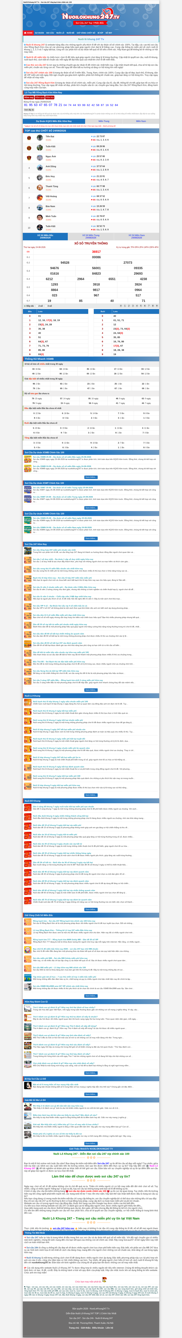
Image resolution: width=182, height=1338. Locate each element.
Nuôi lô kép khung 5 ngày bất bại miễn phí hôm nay (56, 785)
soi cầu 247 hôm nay (63, 1228)
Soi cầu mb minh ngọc (99, 1333)
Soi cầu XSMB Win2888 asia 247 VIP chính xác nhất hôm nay (60, 986)
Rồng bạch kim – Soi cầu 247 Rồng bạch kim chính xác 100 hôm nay (64, 921)
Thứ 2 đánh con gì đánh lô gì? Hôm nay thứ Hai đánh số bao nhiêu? (64, 1007)
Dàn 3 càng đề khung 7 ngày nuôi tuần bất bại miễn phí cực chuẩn (63, 807)
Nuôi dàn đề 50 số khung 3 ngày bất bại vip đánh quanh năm (61, 881)
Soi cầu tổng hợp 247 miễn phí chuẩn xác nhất (54, 550)
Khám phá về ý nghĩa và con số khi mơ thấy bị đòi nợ (57, 1134)
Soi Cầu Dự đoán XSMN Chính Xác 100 (44, 514)
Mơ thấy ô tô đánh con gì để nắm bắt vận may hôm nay (58, 1106)
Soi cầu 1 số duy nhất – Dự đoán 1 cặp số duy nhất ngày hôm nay (63, 559)
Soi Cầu (50, 33)
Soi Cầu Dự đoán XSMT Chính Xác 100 (44, 483)
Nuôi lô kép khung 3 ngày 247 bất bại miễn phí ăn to (57, 757)
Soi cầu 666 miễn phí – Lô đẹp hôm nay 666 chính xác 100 (59, 967)
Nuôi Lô (60, 33)
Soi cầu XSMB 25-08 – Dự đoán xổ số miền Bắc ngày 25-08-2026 (62, 457)
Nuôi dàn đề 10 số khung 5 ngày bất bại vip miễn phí (57, 825)
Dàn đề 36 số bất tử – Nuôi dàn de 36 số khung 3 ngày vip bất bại (63, 862)
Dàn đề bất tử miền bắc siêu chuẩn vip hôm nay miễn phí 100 (61, 652)
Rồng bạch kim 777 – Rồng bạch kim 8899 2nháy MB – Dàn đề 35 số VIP (65, 940)
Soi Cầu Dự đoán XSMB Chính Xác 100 (44, 452)
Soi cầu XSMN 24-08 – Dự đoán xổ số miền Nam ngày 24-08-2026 (62, 527)
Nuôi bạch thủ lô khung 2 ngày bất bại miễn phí (54, 711)
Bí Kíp (100, 33)
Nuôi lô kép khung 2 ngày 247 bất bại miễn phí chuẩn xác (59, 729)
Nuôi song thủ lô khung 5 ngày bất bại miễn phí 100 (56, 776)
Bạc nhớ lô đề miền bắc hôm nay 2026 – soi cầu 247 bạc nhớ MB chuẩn (65, 949)
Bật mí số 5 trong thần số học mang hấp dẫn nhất (55, 1084)
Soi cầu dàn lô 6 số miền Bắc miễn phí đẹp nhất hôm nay (59, 615)
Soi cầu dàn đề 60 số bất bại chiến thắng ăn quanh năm (58, 634)
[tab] (54, 121)
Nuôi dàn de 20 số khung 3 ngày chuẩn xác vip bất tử (57, 844)
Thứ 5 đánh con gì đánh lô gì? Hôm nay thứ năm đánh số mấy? (62, 1035)
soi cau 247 (146, 1287)
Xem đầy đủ (29, 110)
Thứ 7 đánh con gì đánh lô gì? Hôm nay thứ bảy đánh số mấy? (61, 1054)
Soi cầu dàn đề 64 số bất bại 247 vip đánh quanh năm (57, 643)
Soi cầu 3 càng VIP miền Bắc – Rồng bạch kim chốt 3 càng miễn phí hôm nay (68, 680)
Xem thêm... (91, 477)
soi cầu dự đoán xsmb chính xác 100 (87, 1191)
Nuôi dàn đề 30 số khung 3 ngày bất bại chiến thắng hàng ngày (62, 853)
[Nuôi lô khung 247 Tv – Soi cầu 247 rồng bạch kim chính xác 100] (91, 17)
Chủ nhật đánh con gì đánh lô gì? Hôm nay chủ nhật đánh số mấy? (63, 1063)
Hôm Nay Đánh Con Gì (36, 1002)
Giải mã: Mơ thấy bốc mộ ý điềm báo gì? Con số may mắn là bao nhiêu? (66, 1124)
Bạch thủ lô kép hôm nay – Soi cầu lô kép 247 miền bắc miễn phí (62, 578)
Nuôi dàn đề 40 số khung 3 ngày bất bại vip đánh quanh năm (61, 872)
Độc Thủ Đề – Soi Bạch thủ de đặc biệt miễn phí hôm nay (59, 662)
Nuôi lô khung (91, 1333)
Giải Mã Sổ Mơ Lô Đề (35, 1100)
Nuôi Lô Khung (32, 696)
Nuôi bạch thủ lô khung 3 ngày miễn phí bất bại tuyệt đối (59, 739)
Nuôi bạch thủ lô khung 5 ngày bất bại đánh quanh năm (58, 767)
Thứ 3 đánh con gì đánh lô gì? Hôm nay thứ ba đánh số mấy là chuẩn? (65, 1017)
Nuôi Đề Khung (32, 801)
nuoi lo (72, 1291)
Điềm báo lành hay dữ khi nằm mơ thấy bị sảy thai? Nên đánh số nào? (65, 1115)
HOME (29, 33)
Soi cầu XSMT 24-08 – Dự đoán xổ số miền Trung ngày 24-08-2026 (63, 497)
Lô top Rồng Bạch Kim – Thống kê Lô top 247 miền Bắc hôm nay (62, 930)
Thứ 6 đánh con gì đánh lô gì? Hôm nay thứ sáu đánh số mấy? (61, 1045)
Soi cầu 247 (107, 1333)
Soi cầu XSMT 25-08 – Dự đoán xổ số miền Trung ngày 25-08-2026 (63, 487)
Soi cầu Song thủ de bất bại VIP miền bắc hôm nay (56, 671)
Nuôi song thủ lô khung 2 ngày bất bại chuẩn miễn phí (58, 720)
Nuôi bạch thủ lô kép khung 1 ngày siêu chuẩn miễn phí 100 (60, 701)
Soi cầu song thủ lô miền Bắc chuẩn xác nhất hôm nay (58, 568)
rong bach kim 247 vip (83, 1333)
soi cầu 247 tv (75, 1333)
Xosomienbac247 (114, 1333)
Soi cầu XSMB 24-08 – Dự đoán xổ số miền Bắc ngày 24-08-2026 (62, 466)
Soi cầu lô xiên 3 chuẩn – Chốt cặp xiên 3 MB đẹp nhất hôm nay (62, 596)
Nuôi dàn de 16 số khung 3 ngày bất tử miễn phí (55, 834)
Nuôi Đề (70, 33)
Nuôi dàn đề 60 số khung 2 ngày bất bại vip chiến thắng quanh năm (64, 890)
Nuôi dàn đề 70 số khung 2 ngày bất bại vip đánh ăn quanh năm (62, 900)
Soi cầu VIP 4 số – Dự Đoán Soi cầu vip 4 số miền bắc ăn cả (60, 606)
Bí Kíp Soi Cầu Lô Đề (35, 1079)
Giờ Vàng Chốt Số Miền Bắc (39, 915)
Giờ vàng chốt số (86, 33)
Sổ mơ (109, 33)
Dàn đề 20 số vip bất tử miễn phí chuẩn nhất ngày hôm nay (60, 624)
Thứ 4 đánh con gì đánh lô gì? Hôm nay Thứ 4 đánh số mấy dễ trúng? (65, 1026)
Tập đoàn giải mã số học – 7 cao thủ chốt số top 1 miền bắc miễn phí (64, 977)
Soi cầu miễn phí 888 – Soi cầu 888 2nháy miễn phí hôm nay (60, 958)
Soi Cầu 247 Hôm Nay (36, 544)
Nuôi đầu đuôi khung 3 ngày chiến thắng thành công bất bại (60, 816)
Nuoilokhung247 (67, 1333)
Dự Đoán (39, 33)
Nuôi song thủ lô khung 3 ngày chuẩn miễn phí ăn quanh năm (61, 748)
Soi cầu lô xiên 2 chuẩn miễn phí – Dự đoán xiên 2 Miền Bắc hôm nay (64, 587)
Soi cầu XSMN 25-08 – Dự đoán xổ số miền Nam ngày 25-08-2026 (62, 518)
